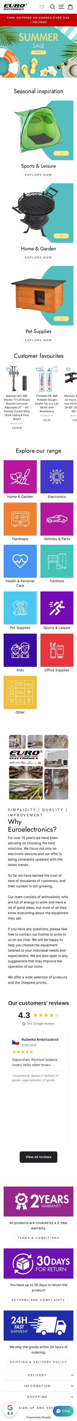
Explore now (38, 174)
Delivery (37, 1375)
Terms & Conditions (39, 1237)
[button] (63, 1411)
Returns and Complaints (38, 1300)
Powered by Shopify (39, 1417)
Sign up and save (37, 1407)
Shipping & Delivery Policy (38, 1362)
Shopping (37, 1397)
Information (37, 1386)
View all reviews (38, 1157)
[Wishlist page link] (44, 7)
